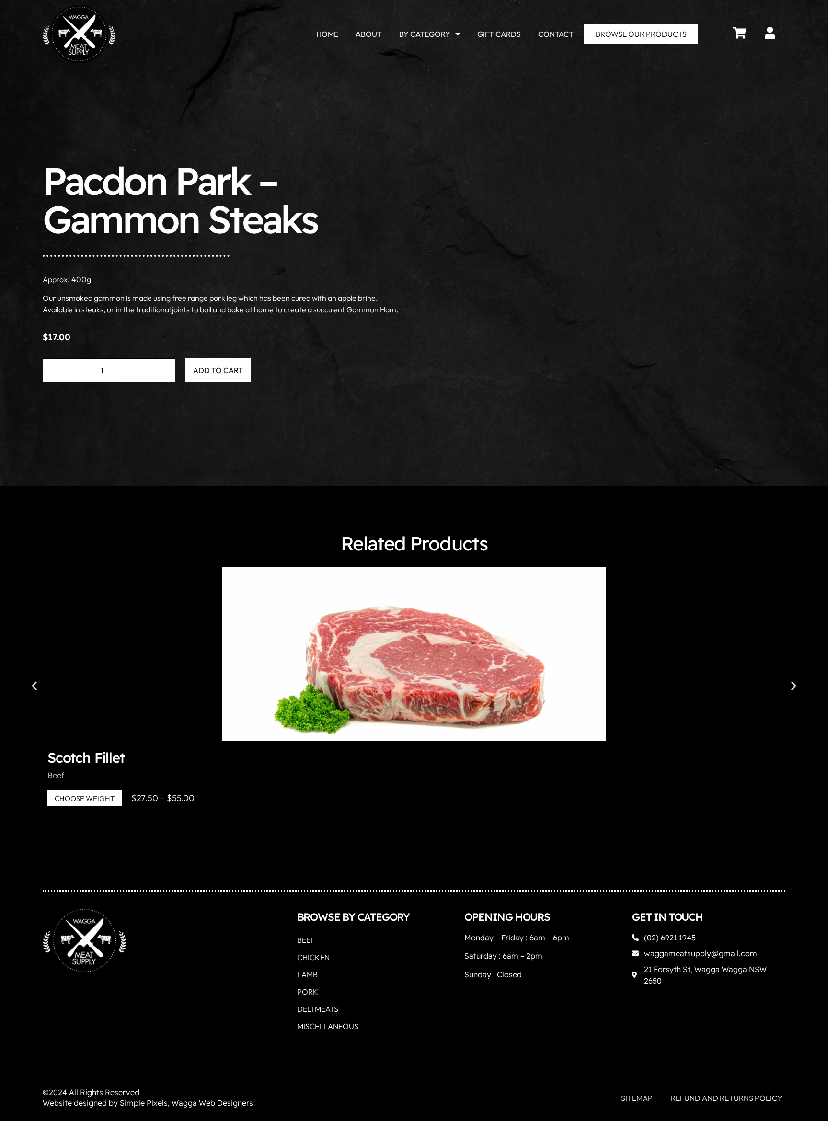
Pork (307, 991)
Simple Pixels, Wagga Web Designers (186, 1103)
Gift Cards (499, 34)
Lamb (307, 974)
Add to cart (218, 370)
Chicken (313, 957)
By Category (424, 34)
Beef (55, 775)
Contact (556, 34)
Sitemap (637, 1098)
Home (327, 34)
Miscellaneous (327, 1026)
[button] (34, 685)
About (369, 34)
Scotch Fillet (85, 757)
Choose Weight (85, 798)
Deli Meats (317, 1009)
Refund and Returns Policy (726, 1098)
